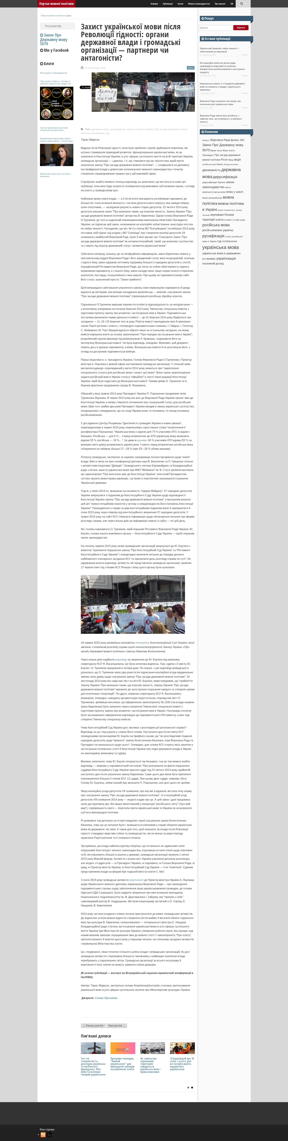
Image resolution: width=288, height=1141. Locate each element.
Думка (68, 16)
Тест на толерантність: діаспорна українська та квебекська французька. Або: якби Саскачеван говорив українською (93, 1066)
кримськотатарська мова (214, 192)
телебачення (229, 241)
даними (142, 440)
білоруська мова (231, 164)
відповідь (121, 659)
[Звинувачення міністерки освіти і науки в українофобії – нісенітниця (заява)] (56, 155)
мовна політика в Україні (140, 129)
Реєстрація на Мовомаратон (53, 73)
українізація (226, 258)
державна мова (100, 129)
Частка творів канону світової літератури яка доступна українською (54, 129)
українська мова (220, 247)
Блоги (180, 3)
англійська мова (209, 164)
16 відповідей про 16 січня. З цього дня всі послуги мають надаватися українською (182, 1064)
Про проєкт (220, 3)
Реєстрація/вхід (53, 26)
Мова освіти (229, 150)
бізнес (220, 164)
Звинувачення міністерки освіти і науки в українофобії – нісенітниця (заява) (56, 139)
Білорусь (206, 140)
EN (232, 3)
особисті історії (232, 220)
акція (237, 159)
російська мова (216, 225)
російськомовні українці (217, 230)
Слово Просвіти (106, 998)
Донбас (235, 140)
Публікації (168, 3)
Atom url (49, 1134)
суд (107, 133)
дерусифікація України (213, 182)
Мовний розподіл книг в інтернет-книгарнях (56, 175)
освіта (220, 219)
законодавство (118, 129)
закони (230, 182)
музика (239, 210)
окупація (206, 215)
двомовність (211, 170)
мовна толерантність (226, 210)
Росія (224, 159)
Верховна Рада (220, 140)
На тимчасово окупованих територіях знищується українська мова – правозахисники (151, 1065)
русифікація (97, 133)
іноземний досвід (213, 263)
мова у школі (234, 191)
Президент (208, 155)
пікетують (143, 642)
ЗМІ (242, 140)
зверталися (136, 880)
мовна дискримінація (212, 198)
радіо (242, 220)
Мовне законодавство (199, 3)
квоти (228, 187)
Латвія (219, 151)
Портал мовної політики (56, 3)
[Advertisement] (57, 230)
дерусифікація (225, 177)
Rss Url (43, 1134)
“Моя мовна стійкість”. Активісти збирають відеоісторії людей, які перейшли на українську (55, 82)
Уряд (230, 160)
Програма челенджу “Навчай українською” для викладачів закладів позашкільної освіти (122, 1064)
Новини (154, 3)
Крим (213, 150)
